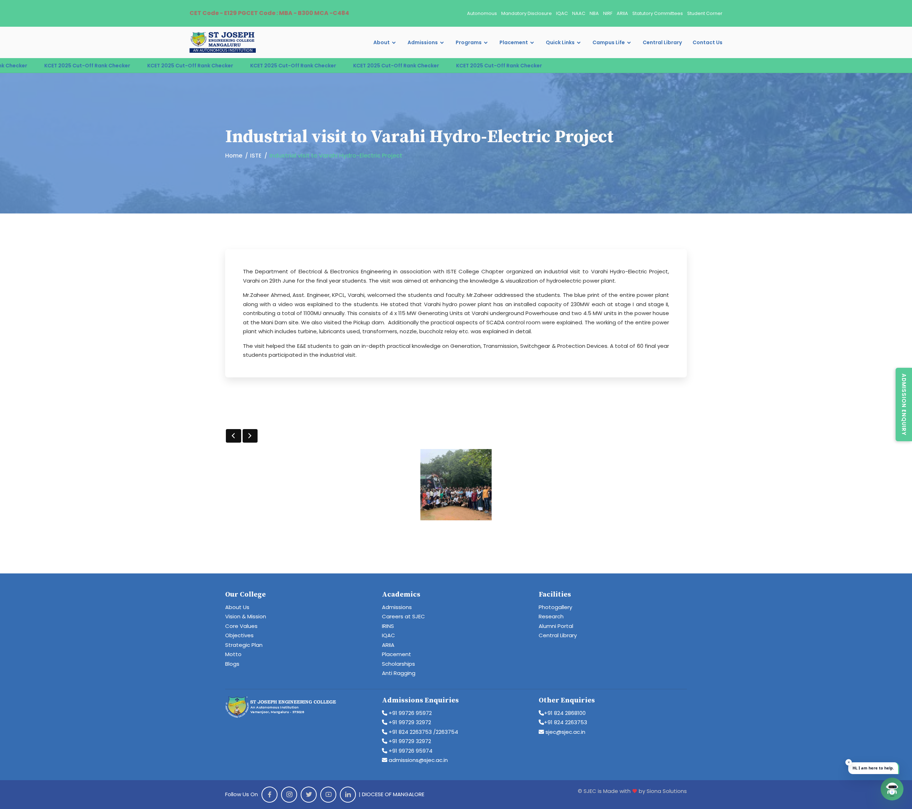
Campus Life (608, 42)
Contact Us (707, 42)
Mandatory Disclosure (526, 13)
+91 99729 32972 (409, 722)
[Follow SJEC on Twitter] (309, 795)
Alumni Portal (556, 626)
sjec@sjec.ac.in (564, 732)
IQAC (562, 13)
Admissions (423, 42)
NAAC (578, 13)
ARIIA (622, 13)
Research (551, 616)
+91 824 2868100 (565, 713)
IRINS (388, 626)
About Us (237, 607)
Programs (469, 42)
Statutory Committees (657, 13)
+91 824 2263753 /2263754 (422, 732)
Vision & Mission (245, 616)
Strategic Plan (244, 645)
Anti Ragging (398, 673)
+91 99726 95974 (409, 750)
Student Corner (704, 13)
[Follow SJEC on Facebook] (269, 795)
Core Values (241, 626)
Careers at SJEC (403, 616)
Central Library (662, 42)
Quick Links (560, 42)
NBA (594, 13)
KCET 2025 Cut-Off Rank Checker (144, 65)
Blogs (232, 664)
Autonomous (482, 13)
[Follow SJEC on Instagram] (289, 795)
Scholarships (398, 664)
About (381, 42)
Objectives (239, 635)
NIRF (607, 13)
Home (233, 155)
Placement (513, 42)
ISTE (255, 155)
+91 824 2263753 (565, 722)
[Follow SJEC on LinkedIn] (348, 795)
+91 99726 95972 (409, 713)
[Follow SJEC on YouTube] (328, 795)
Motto (233, 654)
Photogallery (555, 607)
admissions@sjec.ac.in (417, 760)
